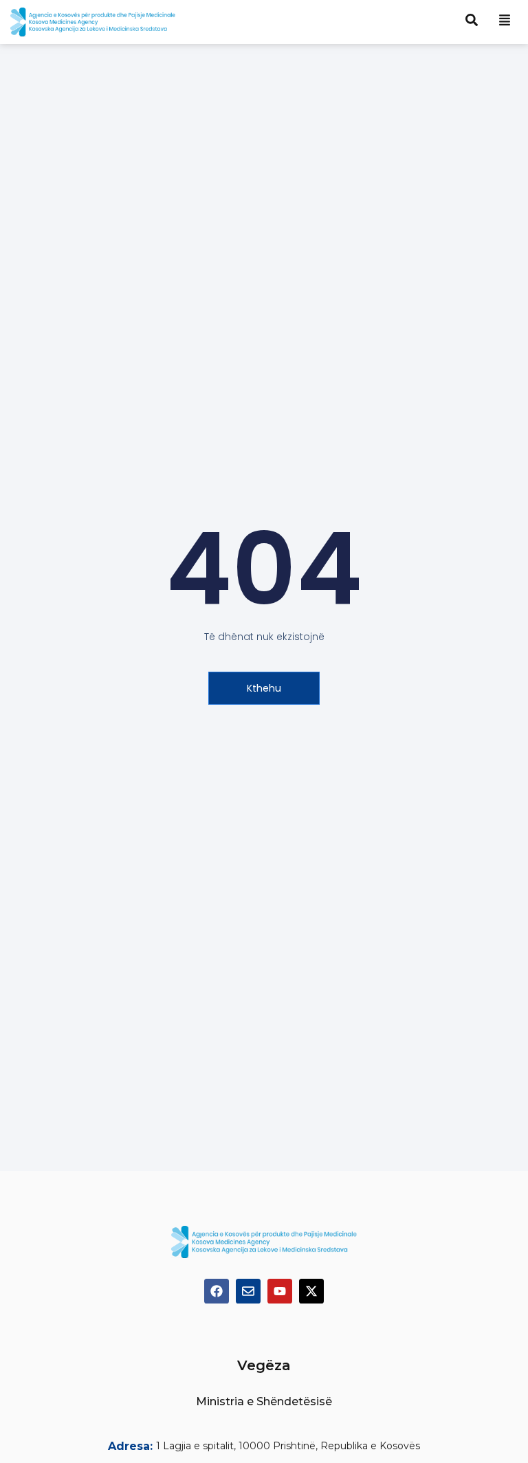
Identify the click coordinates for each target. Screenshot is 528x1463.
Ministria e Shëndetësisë (264, 1401)
